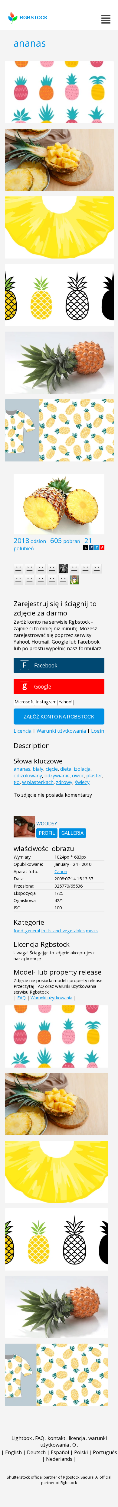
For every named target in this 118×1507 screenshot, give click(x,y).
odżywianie (57, 775)
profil (47, 833)
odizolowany (28, 775)
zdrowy (64, 782)
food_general (27, 930)
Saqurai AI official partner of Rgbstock (76, 1479)
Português (105, 1452)
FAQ (21, 998)
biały (38, 769)
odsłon (38, 541)
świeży (82, 782)
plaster (94, 775)
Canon (60, 871)
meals (92, 930)
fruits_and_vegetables (63, 930)
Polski (81, 1452)
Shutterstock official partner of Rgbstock (43, 1477)
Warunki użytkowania (51, 998)
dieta (65, 769)
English (13, 1452)
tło (17, 782)
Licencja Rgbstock (42, 944)
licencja (77, 1438)
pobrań (71, 541)
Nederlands (59, 1459)
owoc (78, 775)
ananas (22, 769)
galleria (72, 833)
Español (60, 1452)
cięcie (52, 769)
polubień (24, 548)
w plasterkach (38, 782)
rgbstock (34, 17)
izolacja (82, 769)
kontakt (56, 1438)
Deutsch (36, 1452)
